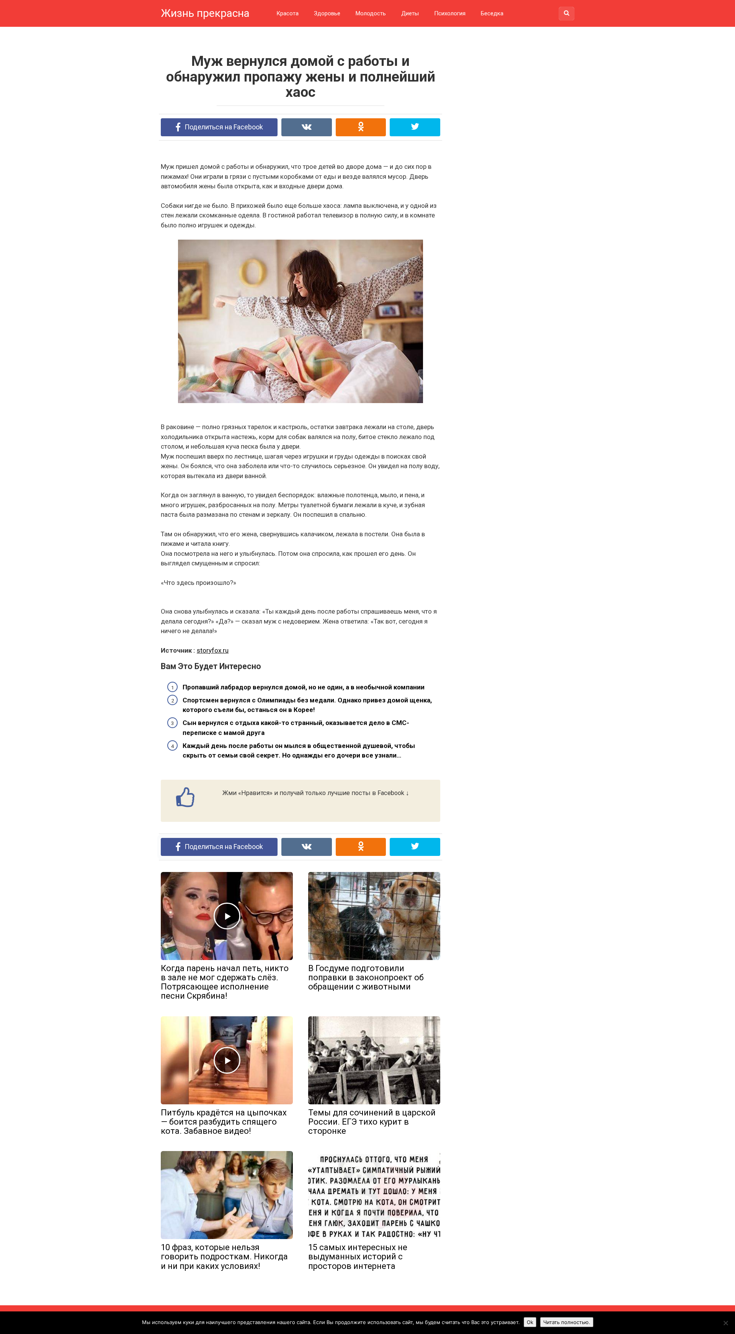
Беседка (492, 13)
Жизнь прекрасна (205, 13)
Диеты (410, 13)
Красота (287, 13)
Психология (450, 13)
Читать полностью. (566, 1322)
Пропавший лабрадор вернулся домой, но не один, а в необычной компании (304, 687)
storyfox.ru (213, 650)
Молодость (371, 13)
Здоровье (327, 13)
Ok (530, 1322)
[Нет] (725, 1323)
